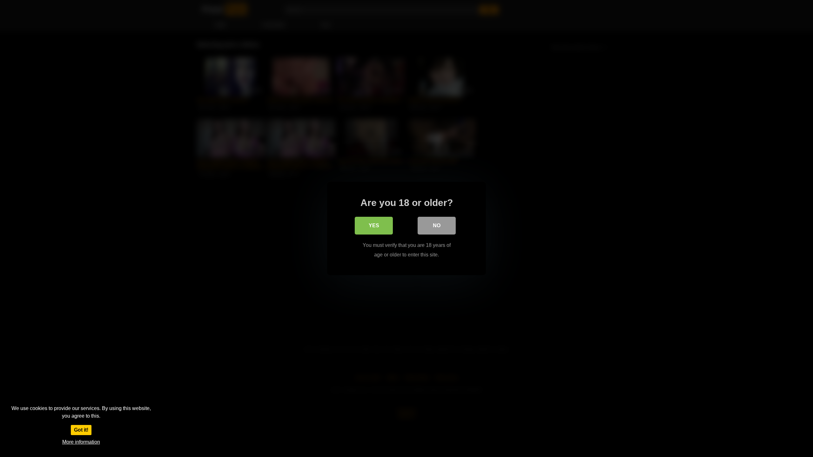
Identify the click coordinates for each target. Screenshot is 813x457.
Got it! (81, 430)
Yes (374, 225)
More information (81, 442)
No (436, 225)
